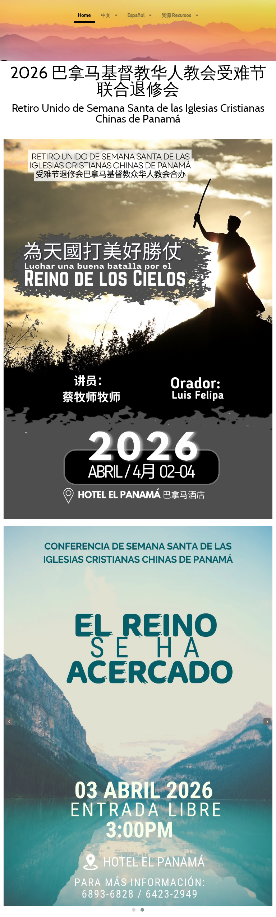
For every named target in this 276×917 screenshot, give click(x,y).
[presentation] (9, 721)
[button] (133, 909)
